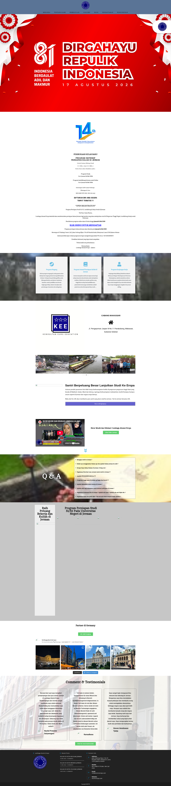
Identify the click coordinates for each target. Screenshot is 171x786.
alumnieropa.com (97, 778)
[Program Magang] (51, 264)
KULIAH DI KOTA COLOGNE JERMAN (71, 769)
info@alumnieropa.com (99, 773)
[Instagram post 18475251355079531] (98, 657)
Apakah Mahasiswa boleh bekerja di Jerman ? (89, 484)
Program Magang (51, 270)
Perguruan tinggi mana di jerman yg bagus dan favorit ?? (93, 480)
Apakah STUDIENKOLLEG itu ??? (86, 476)
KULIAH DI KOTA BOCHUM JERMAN (71, 756)
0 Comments (70, 758)
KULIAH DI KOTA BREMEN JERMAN (70, 763)
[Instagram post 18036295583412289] (123, 657)
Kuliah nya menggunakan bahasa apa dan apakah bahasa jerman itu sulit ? (97, 463)
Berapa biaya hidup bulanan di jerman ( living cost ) (91, 468)
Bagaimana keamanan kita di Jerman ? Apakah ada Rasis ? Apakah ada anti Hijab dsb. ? (101, 492)
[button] (2, 63)
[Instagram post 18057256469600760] (73, 657)
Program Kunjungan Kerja (119, 270)
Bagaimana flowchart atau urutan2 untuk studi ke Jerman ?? (93, 472)
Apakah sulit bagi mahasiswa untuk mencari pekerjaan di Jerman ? (95, 488)
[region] (85, 63)
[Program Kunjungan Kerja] (119, 264)
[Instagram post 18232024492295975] (48, 657)
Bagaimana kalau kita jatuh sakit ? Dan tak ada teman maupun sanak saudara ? (99, 496)
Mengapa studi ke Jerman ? (84, 459)
